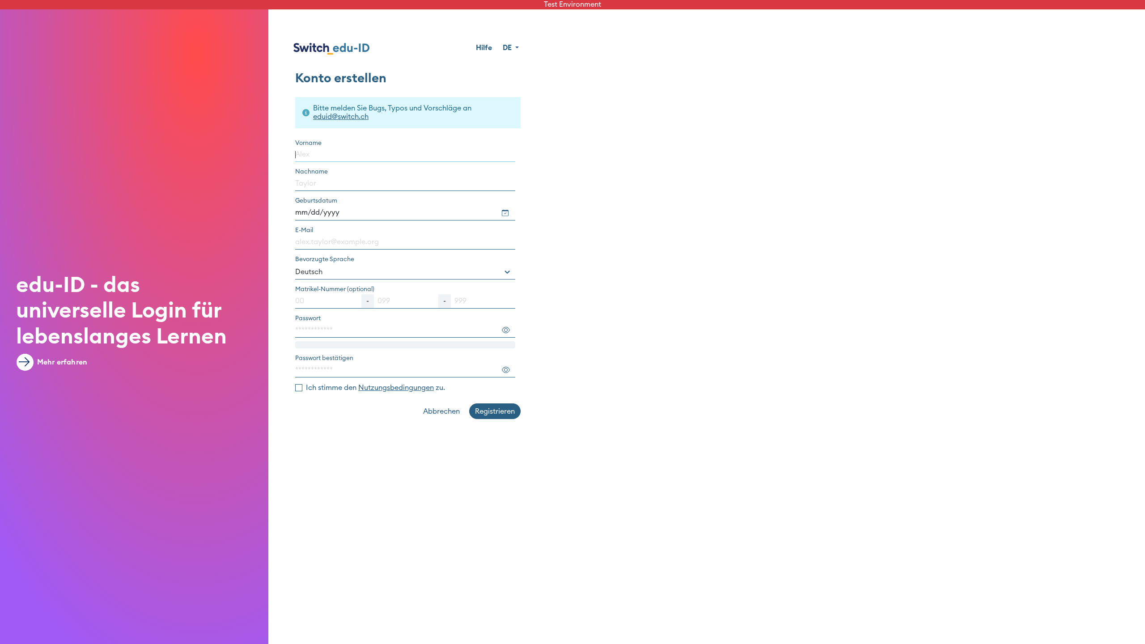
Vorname (308, 143)
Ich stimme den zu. (375, 387)
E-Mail (304, 230)
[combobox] (405, 272)
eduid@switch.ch (341, 116)
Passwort (308, 318)
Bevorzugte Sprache (324, 259)
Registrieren (495, 411)
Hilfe (484, 47)
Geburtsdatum (316, 201)
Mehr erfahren (62, 362)
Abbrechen (441, 411)
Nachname (311, 172)
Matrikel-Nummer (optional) (334, 289)
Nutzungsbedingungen (396, 387)
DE (508, 47)
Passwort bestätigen (324, 358)
